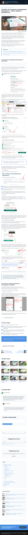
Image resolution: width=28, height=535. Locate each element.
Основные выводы (7, 54)
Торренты (4, 485)
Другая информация (6, 484)
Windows (5, 477)
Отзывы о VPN (6, 469)
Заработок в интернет (6, 483)
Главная (2, 7)
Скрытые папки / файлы (7, 465)
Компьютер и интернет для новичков (9, 482)
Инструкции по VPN (7, 468)
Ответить (25, 402)
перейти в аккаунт (9, 224)
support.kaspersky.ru (12, 276)
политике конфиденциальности (6, 533)
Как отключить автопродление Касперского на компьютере (13, 51)
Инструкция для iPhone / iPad (9, 317)
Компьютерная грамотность (9, 7)
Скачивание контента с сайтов (8, 470)
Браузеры (5, 466)
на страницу (18, 197)
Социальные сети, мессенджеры (9, 481)
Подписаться (23, 527)
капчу (18, 248)
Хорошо (24, 533)
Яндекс (6, 467)
